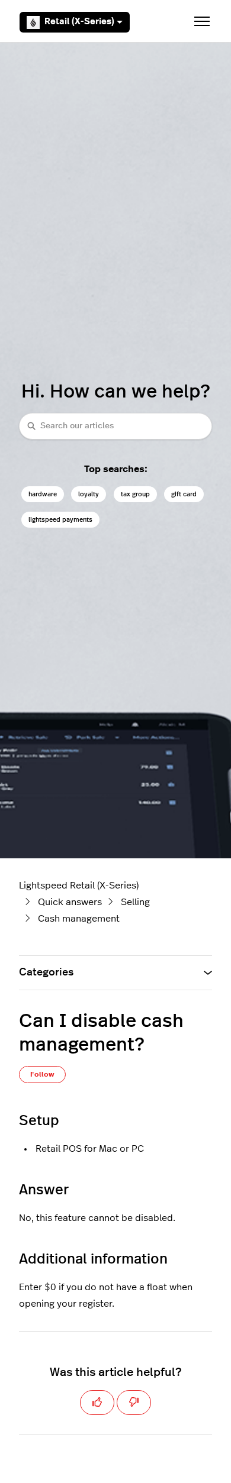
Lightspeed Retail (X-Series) (79, 885)
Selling (135, 902)
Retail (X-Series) (79, 21)
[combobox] (115, 426)
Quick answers (70, 902)
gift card (184, 494)
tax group (135, 494)
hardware (42, 494)
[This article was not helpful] (134, 1402)
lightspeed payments (60, 519)
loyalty (88, 494)
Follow (42, 1074)
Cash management (79, 918)
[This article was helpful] (97, 1402)
